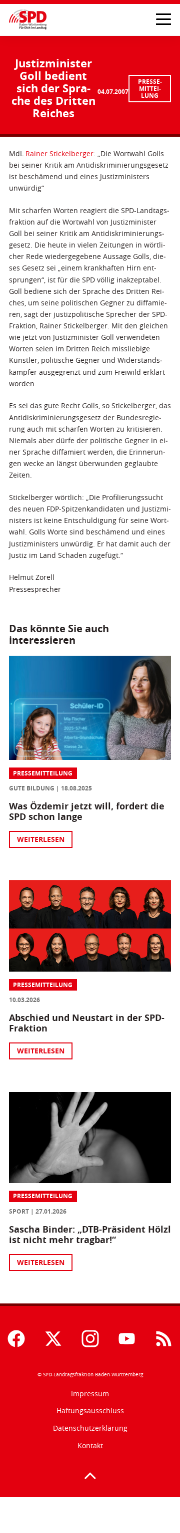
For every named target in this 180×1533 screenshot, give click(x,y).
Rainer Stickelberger (60, 153)
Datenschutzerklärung (90, 1428)
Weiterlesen (40, 839)
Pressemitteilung (150, 88)
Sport (19, 1211)
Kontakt (90, 1445)
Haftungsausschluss (90, 1410)
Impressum (90, 1393)
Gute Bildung (31, 788)
